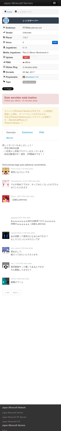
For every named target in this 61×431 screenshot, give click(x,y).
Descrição (11, 132)
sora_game (15, 248)
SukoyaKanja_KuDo (19, 181)
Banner (9, 137)
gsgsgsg (14, 217)
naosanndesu (16, 232)
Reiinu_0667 (16, 196)
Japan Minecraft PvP (11, 421)
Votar (55, 42)
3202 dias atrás (25, 263)
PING (41, 132)
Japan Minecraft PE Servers (14, 417)
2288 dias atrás (34, 181)
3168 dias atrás (28, 232)
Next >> (16, 292)
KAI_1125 (15, 263)
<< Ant (6, 292)
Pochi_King (15, 168)
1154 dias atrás (27, 168)
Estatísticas (27, 132)
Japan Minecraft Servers (18, 3)
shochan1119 (32, 76)
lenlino (13, 278)
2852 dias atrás (28, 196)
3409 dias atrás (23, 278)
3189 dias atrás (26, 248)
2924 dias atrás (24, 217)
